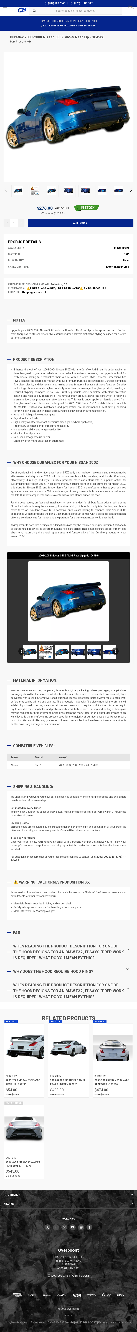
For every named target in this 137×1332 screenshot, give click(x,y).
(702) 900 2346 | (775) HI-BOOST (70, 1276)
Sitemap (68, 1315)
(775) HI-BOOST (83, 3)
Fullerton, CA (59, 284)
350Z (38, 765)
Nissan (15, 765)
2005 (75, 765)
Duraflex (17, 37)
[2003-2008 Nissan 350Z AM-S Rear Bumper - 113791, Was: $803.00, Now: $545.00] (24, 1130)
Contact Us (125, 1322)
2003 (62, 765)
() (132, 7)
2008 (95, 765)
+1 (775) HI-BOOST (86, 1322)
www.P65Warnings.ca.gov (40, 911)
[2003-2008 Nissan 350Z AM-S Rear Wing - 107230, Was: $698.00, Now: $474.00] (113, 1048)
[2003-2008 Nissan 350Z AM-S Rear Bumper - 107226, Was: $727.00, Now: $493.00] (68, 1048)
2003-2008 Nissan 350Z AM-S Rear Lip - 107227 (23, 1082)
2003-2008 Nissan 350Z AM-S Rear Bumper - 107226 (67, 1082)
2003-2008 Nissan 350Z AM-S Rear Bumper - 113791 (23, 1163)
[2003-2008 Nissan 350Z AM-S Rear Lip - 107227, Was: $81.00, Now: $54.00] (24, 1048)
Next (131, 190)
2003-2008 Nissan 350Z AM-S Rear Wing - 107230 (112, 1082)
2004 (68, 765)
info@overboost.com (17, 1322)
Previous (6, 190)
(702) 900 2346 (56, 3)
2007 (89, 765)
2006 (82, 765)
